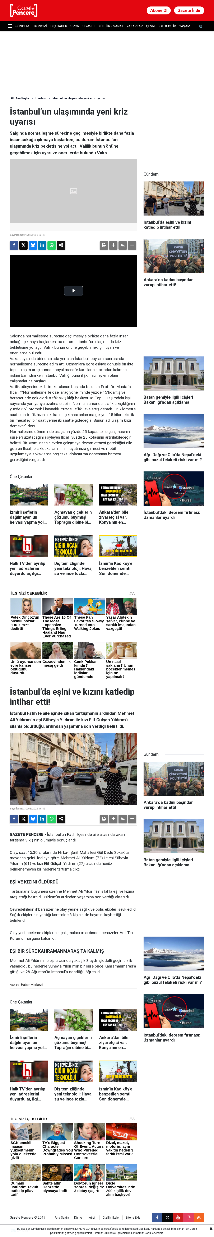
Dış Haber (58, 26)
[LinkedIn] (42, 245)
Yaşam (184, 26)
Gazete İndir (189, 10)
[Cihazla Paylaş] (61, 245)
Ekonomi (39, 26)
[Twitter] (23, 245)
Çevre (151, 26)
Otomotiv (167, 26)
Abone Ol (158, 10)
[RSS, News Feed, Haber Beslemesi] (199, 1217)
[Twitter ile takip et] (167, 1217)
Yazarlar (135, 26)
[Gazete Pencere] (23, 10)
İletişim (92, 1217)
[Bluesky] (33, 245)
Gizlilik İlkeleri (111, 1217)
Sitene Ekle (133, 1217)
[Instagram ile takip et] (188, 1217)
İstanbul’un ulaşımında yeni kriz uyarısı (78, 98)
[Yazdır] (104, 245)
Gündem (22, 26)
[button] (113, 245)
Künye (78, 1217)
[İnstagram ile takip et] (201, 26)
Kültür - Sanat (110, 26)
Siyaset (89, 26)
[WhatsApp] (51, 245)
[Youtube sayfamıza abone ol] (178, 1217)
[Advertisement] (175, 133)
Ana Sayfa (22, 98)
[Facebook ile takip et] (157, 1217)
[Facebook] (14, 245)
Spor (74, 26)
